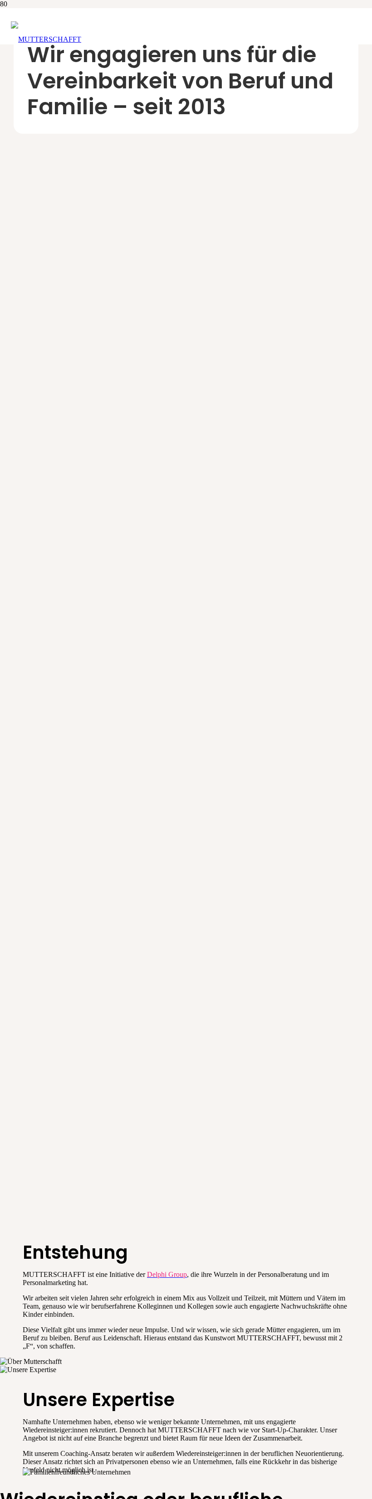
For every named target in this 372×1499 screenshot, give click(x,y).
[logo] (46, 39)
